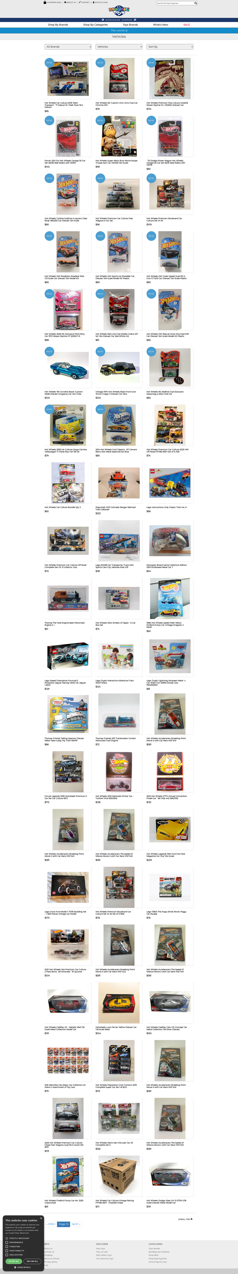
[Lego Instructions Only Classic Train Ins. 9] (170, 483)
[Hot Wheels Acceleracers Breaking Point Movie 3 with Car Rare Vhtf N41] (170, 714)
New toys (100, 1248)
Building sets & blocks (159, 1252)
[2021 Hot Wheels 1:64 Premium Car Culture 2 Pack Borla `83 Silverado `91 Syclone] (68, 945)
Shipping (48, 1255)
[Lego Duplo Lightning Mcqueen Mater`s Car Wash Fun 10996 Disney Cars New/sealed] (170, 656)
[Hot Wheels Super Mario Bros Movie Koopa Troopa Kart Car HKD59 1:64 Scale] (119, 136)
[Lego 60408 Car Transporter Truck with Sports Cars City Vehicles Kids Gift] (119, 540)
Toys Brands (130, 24)
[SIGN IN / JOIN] (93, 2)
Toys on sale (102, 1252)
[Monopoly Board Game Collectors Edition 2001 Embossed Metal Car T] (170, 540)
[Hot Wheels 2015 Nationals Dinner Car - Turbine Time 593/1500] (119, 772)
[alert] (23, 1243)
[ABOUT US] (65, 2)
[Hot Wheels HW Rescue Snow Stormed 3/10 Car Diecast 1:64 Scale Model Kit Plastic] (170, 309)
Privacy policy (50, 1262)
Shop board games (158, 1258)
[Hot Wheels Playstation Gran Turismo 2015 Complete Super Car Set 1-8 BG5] (119, 1060)
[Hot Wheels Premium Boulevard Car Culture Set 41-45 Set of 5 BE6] (119, 887)
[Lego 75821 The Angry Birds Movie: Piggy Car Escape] (170, 887)
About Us (71, 2)
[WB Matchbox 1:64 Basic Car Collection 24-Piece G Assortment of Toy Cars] (68, 1060)
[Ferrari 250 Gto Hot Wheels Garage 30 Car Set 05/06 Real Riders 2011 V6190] (68, 136)
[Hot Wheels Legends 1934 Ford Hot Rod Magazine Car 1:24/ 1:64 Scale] (170, 829)
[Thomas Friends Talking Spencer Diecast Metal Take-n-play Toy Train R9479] (68, 714)
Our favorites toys (104, 1258)
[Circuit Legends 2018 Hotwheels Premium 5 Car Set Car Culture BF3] (68, 772)
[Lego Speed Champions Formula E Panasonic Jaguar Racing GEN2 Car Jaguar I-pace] (68, 656)
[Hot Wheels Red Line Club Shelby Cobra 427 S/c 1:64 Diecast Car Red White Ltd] (119, 309)
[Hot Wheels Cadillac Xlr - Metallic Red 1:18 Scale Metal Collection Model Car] (68, 1003)
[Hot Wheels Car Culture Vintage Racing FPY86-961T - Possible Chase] (119, 1176)
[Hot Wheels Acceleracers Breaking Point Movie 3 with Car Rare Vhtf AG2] (119, 945)
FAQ (46, 1265)
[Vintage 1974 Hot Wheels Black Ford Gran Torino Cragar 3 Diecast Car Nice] (119, 367)
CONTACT (85, 2)
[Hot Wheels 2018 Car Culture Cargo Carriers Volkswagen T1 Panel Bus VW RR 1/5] (68, 425)
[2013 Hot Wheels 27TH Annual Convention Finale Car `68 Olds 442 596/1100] (170, 772)
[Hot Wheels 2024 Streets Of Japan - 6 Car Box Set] (119, 598)
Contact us (49, 1252)
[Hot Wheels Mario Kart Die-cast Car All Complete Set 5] (119, 1118)
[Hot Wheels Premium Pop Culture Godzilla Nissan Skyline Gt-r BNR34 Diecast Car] (170, 78)
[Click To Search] (195, 3)
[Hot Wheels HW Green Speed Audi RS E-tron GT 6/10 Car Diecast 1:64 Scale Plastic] (170, 252)
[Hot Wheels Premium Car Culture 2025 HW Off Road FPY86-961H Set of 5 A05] (170, 425)
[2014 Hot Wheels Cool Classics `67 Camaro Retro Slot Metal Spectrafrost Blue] (119, 425)
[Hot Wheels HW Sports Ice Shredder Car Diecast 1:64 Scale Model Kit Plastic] (119, 252)
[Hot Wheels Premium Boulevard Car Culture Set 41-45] (170, 194)
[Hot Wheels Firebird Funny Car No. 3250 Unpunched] (68, 1176)
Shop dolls (154, 1255)
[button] (23, 1267)
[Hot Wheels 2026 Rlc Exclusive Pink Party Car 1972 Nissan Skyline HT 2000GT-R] (68, 309)
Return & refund (51, 1258)
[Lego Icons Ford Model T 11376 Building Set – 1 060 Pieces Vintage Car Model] (68, 887)
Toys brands (154, 1248)
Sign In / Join (101, 2)
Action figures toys (158, 1262)
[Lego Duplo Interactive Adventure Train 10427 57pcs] (119, 656)
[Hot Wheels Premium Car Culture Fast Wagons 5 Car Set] (119, 194)
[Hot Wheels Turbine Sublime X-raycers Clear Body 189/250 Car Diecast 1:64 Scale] (68, 194)
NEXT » (76, 1224)
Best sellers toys (104, 1255)
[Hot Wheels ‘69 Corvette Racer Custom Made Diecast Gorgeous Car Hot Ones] (68, 367)
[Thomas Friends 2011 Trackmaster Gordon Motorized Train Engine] (119, 714)
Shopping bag (54, 2)
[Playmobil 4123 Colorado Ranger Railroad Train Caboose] (119, 483)
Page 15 (63, 1224)
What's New (160, 24)
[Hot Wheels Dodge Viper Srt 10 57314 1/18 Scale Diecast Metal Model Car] (170, 1176)
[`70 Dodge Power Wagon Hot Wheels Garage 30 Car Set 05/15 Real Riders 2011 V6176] (170, 136)
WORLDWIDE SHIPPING (119, 20)
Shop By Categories (95, 24)
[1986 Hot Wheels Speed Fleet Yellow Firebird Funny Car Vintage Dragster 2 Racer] (170, 598)
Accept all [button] (14, 1261)
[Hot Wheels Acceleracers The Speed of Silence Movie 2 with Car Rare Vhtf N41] (119, 829)
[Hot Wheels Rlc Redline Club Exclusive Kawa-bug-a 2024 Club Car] (170, 367)
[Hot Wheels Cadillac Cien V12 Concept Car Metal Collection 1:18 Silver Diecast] (170, 1003)
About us (48, 1248)
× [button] (41, 1218)
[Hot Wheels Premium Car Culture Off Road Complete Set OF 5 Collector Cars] (68, 540)
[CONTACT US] (80, 2)
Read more (24, 1233)
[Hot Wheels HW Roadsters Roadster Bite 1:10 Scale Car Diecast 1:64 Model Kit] (68, 252)
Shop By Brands (58, 24)
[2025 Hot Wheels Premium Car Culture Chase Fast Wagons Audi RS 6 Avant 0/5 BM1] (68, 1118)
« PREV (50, 1224)
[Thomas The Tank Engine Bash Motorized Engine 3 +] (68, 598)
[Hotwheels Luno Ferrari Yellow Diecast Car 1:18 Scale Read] (119, 1003)
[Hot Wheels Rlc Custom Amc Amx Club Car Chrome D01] (119, 78)
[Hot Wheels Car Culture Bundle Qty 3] (68, 483)
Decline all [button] (32, 1261)
